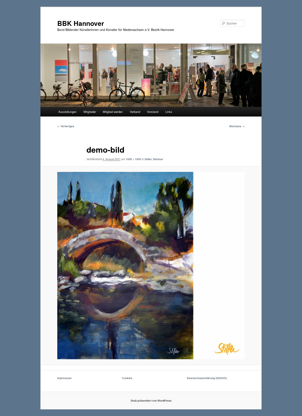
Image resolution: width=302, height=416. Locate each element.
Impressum (64, 378)
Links (168, 112)
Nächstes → (237, 126)
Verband (135, 112)
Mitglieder (90, 112)
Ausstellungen (67, 112)
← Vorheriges (65, 126)
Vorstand (152, 112)
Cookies (127, 378)
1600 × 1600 (133, 159)
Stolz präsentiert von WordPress (151, 401)
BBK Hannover (80, 23)
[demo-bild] (151, 265)
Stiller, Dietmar (154, 159)
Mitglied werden (113, 112)
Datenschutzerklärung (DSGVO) (207, 378)
